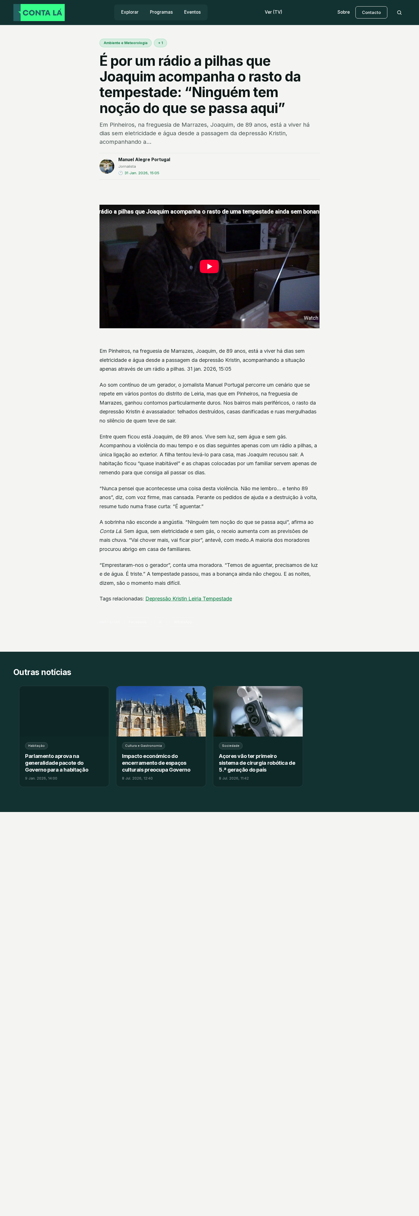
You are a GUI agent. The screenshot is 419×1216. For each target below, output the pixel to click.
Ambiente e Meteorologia (125, 43)
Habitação (36, 746)
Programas (161, 12)
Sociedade (230, 746)
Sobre (343, 12)
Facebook (138, 622)
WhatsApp (183, 622)
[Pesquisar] (399, 12)
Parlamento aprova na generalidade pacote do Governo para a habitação (56, 763)
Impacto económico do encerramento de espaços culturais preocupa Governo (156, 763)
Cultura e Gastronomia (143, 746)
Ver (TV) (273, 12)
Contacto (371, 12)
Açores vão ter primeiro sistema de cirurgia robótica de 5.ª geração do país (257, 763)
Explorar (130, 12)
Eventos (192, 12)
